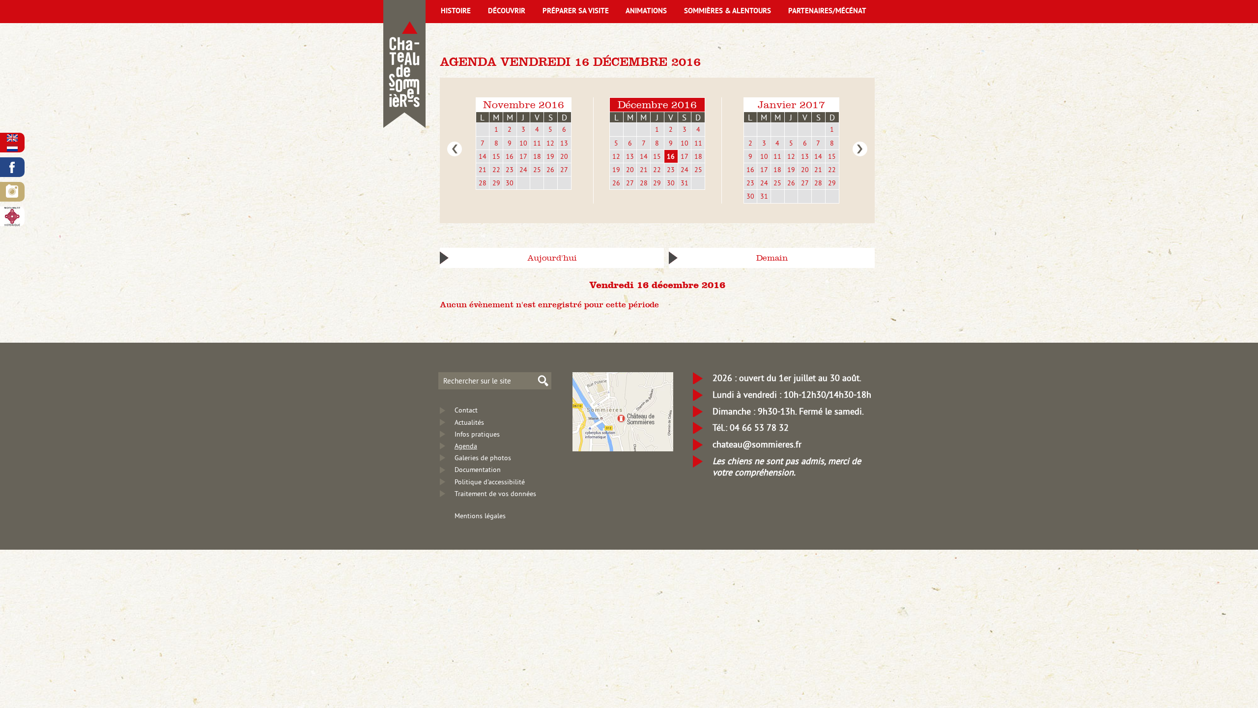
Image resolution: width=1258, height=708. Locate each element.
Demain (772, 258)
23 (510, 169)
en (12, 138)
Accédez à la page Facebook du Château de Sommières (12, 167)
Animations (646, 11)
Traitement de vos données (495, 493)
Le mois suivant (860, 149)
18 (537, 156)
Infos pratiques (477, 434)
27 (564, 169)
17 (523, 156)
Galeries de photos (483, 457)
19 (550, 156)
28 (482, 182)
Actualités (469, 422)
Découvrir (506, 11)
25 (537, 169)
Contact (466, 410)
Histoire (456, 11)
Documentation (478, 469)
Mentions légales (480, 516)
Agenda (466, 446)
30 (510, 182)
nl (12, 147)
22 (496, 169)
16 (510, 156)
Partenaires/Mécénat (827, 11)
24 (523, 169)
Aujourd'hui (552, 258)
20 (564, 156)
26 (550, 169)
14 (482, 156)
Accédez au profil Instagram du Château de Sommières (12, 192)
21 (482, 169)
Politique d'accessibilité (490, 481)
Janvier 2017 (791, 104)
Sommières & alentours (727, 11)
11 (537, 143)
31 (684, 182)
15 (496, 156)
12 (550, 143)
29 (496, 182)
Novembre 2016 (523, 104)
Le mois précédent (454, 149)
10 (523, 143)
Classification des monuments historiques (12, 216)
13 (564, 143)
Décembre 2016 (657, 104)
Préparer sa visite (576, 11)
